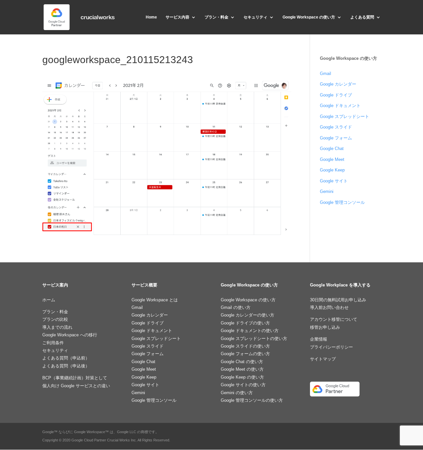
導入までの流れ (57, 327)
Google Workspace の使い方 (309, 17)
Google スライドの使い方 (245, 346)
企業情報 (318, 339)
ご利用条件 (53, 342)
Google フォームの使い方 (245, 353)
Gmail (325, 73)
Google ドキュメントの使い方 (250, 330)
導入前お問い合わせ (329, 307)
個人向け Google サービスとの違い (76, 385)
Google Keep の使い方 (242, 377)
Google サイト (334, 180)
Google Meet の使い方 (242, 369)
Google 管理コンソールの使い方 (252, 400)
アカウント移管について (333, 319)
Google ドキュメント (340, 105)
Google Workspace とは (155, 299)
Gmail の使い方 (235, 307)
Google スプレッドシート (344, 116)
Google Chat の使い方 (242, 361)
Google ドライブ (336, 95)
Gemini (326, 191)
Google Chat (332, 148)
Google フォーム (336, 137)
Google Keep (332, 170)
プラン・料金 (216, 17)
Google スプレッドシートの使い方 (254, 338)
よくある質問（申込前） (66, 358)
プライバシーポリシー (331, 347)
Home (151, 17)
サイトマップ (323, 358)
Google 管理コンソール (342, 202)
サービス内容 (177, 17)
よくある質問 (362, 17)
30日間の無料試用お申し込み (338, 299)
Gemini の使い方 (237, 392)
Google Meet (332, 159)
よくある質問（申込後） (66, 365)
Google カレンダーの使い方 (247, 315)
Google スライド (336, 127)
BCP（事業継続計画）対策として (74, 377)
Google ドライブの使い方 (245, 322)
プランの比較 (55, 319)
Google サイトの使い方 (243, 384)
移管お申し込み (325, 327)
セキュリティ (255, 17)
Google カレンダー (338, 84)
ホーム (48, 299)
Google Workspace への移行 (69, 334)
